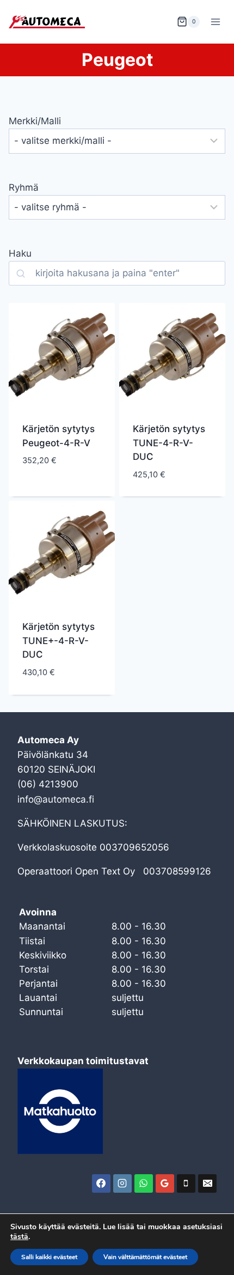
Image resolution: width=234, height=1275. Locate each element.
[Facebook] (101, 1183)
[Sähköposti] (207, 1183)
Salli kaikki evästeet (49, 1257)
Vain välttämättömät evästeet (145, 1257)
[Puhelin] (186, 1183)
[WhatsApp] (143, 1183)
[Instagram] (122, 1183)
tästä (19, 1237)
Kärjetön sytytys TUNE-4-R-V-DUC (169, 442)
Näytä (36, 493)
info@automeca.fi (55, 799)
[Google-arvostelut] (165, 1183)
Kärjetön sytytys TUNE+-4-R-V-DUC (58, 640)
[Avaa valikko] (215, 21)
